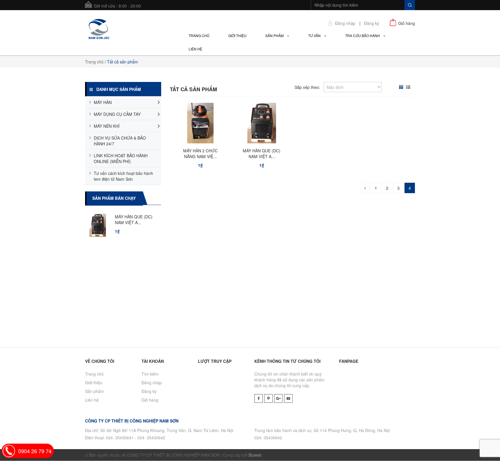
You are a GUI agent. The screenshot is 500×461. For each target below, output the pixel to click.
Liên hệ (92, 400)
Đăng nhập (345, 23)
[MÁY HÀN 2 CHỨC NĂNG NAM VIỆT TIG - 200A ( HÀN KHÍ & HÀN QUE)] (200, 124)
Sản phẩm (94, 391)
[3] (365, 188)
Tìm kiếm (150, 374)
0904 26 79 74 (35, 451)
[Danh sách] (409, 87)
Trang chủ (94, 62)
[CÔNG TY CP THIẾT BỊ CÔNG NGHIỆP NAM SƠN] (98, 28)
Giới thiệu (93, 382)
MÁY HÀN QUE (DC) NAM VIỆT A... (150, 219)
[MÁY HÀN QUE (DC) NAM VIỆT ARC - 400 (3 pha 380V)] (261, 124)
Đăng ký (371, 23)
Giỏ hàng (149, 400)
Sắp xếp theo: (307, 87)
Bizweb (255, 455)
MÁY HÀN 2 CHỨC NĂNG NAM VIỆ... (200, 153)
